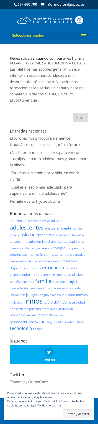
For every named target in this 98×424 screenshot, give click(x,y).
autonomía (36, 241)
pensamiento (19, 309)
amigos (77, 228)
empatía (15, 275)
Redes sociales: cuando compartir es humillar (48, 58)
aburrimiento (20, 220)
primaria (35, 309)
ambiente (64, 228)
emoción (73, 268)
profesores (49, 309)
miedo (70, 294)
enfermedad (31, 274)
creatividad (77, 255)
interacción (17, 295)
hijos (73, 281)
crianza (32, 261)
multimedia (17, 302)
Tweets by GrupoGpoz (29, 381)
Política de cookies (49, 405)
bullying (51, 242)
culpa (41, 261)
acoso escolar (40, 221)
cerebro (46, 248)
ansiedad (27, 234)
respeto (59, 315)
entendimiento (52, 275)
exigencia (27, 282)
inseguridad (74, 288)
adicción (57, 220)
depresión (53, 261)
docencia (35, 268)
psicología (17, 315)
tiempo (38, 329)
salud (40, 321)
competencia (75, 248)
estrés (15, 281)
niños (34, 301)
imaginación (39, 288)
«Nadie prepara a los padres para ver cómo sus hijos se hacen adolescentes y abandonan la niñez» (48, 158)
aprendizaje (45, 234)
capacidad (66, 241)
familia (43, 281)
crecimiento (18, 261)
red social (46, 315)
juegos (32, 294)
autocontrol (77, 235)
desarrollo (69, 261)
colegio (59, 247)
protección (65, 309)
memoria (58, 295)
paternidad (76, 302)
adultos (50, 228)
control (64, 255)
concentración (19, 255)
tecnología (21, 328)
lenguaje (45, 295)
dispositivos (19, 268)
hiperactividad (20, 288)
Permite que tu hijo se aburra (35, 201)
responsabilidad (22, 321)
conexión (36, 255)
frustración (59, 282)
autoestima (18, 241)
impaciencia (56, 288)
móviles (82, 294)
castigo (35, 248)
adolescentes (26, 227)
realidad (32, 315)
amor (13, 235)
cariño (24, 248)
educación (54, 267)
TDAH (79, 322)
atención (62, 235)
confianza (51, 254)
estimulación (73, 274)
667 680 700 (27, 5)
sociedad (68, 322)
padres (58, 301)
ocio (46, 302)
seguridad (53, 322)
